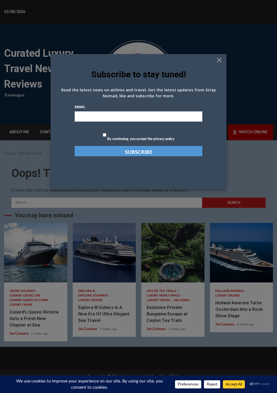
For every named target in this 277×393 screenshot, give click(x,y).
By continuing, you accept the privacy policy (140, 139)
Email (80, 106)
